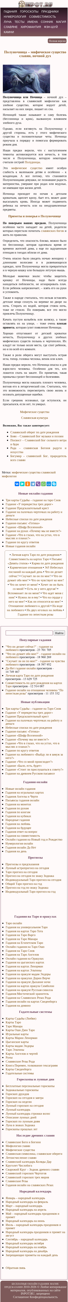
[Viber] (38, 484)
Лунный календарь (18, 1109)
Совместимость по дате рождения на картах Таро (33, 684)
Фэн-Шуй (51, 27)
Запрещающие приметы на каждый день (32, 1255)
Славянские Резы (17, 1181)
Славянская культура (34, 418)
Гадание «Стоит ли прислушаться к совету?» (34, 769)
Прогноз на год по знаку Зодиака (26, 887)
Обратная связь (15, 1268)
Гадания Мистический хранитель (27, 994)
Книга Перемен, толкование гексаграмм (32, 1065)
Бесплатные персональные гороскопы (30, 1086)
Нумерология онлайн (19, 843)
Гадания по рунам (17, 808)
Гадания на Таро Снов (20, 951)
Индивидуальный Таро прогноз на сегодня (33, 880)
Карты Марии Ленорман (21, 1038)
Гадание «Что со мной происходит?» (29, 762)
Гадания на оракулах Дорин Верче (28, 978)
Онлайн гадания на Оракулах (25, 958)
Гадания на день (15, 851)
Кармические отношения (26, 567)
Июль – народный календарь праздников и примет (33, 1226)
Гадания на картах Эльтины (24, 970)
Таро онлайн (14, 923)
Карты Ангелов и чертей (22, 1053)
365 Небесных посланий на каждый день (35, 569)
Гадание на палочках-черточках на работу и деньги (33, 722)
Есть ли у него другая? (41, 589)
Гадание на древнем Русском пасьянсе (30, 773)
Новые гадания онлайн (21, 546)
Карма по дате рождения (47, 563)
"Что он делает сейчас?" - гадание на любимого (29, 648)
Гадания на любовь (17, 824)
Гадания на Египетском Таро (24, 943)
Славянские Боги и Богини (23, 1142)
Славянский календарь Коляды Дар (28, 1162)
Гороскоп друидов (17, 1094)
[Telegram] (33, 484)
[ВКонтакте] (17, 484)
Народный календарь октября (25, 1243)
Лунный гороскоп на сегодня (24, 1105)
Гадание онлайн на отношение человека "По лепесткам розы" (34, 691)
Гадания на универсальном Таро (27, 927)
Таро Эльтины (15, 1049)
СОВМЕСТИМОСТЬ (42, 16)
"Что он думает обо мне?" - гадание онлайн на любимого (35, 655)
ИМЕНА (32, 21)
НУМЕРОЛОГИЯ (15, 16)
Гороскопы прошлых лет (21, 1129)
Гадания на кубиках (18, 816)
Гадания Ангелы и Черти (21, 796)
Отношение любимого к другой (29, 606)
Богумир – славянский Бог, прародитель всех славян (38, 458)
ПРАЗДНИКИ (50, 11)
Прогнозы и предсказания (22, 864)
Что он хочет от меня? (24, 584)
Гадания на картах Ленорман (24, 966)
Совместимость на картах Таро (29, 559)
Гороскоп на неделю (19, 1102)
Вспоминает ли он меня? (24, 593)
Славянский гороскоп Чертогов (26, 1173)
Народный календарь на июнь (25, 1221)
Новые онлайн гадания (20, 789)
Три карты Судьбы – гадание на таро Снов (33, 500)
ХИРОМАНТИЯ (31, 27)
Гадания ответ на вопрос (21, 832)
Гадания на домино (18, 1005)
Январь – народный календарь (25, 1198)
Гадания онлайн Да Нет (20, 847)
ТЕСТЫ (19, 21)
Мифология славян (18, 1146)
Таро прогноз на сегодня (21, 872)
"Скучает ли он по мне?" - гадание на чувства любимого (35, 662)
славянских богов (52, 231)
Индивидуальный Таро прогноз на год (30, 891)
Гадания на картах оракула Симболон (30, 986)
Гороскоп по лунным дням (23, 1121)
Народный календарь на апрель (26, 1209)
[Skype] (54, 484)
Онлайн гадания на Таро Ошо (25, 947)
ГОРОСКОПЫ (29, 11)
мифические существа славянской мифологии (29, 474)
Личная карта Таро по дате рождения (29, 675)
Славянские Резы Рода (20, 1061)
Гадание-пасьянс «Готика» (22, 731)
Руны (9, 1057)
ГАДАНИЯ (10, 11)
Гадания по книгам (17, 812)
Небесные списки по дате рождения (28, 727)
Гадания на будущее (18, 828)
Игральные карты (17, 1034)
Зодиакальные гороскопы (22, 1090)
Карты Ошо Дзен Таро (20, 1030)
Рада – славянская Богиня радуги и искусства (38, 450)
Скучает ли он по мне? (36, 576)
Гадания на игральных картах (24, 792)
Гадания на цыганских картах (25, 962)
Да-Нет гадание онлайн (20, 668)
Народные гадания (17, 820)
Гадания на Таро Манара (22, 939)
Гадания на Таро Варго (21, 935)
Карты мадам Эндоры (20, 1046)
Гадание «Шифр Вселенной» (24, 735)
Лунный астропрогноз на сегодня (27, 868)
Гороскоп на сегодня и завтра (24, 1098)
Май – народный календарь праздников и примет (32, 1215)
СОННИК (47, 21)
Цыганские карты (17, 1042)
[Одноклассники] (27, 484)
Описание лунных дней (21, 1117)
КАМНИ (9, 32)
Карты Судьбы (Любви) (21, 1018)
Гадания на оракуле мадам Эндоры (28, 974)
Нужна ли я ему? (29, 597)
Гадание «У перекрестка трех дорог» (29, 712)
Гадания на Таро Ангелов (22, 954)
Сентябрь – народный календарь (27, 1239)
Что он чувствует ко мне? (47, 580)
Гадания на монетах (18, 804)
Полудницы (32, 162)
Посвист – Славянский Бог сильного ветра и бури (38, 442)
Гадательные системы (20, 1073)
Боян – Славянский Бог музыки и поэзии (36, 436)
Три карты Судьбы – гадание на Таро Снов (33, 708)
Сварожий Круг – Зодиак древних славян (32, 1169)
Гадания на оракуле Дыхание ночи (28, 982)
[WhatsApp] (43, 484)
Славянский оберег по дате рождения (34, 432)
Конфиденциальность (44, 1297)
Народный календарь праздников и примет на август (35, 1233)
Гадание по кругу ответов (22, 750)
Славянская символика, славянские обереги (34, 1154)
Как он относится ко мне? (44, 601)
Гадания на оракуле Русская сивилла (29, 990)
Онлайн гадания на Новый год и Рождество (33, 839)
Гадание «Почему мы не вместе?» (27, 739)
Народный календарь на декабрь (27, 1251)
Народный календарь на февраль (27, 1202)
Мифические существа (34, 412)
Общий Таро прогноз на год (23, 884)
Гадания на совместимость (22, 836)
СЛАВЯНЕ (11, 27)
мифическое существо (26, 168)
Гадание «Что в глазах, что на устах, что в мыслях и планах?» (32, 744)
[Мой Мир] (48, 484)
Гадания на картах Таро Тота (24, 931)
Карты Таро (13, 1022)
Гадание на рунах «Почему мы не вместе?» (33, 531)
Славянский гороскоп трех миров (27, 1177)
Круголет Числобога (19, 1165)
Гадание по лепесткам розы (35, 614)
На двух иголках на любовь (44, 610)
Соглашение (21, 1297)
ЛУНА (8, 21)
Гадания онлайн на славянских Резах (29, 1185)
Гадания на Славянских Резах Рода (28, 998)
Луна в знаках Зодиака (20, 1125)
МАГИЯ (61, 21)
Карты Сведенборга (18, 1069)
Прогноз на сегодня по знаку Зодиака (29, 876)
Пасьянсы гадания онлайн (22, 800)
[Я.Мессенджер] (22, 484)
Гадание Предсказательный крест (27, 716)
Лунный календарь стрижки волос (28, 1113)
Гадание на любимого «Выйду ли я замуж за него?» (34, 756)
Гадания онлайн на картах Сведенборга (31, 1001)
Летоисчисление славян (21, 1158)
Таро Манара (14, 1026)
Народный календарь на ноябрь (26, 1247)
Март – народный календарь (24, 1206)
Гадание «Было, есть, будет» (23, 766)
